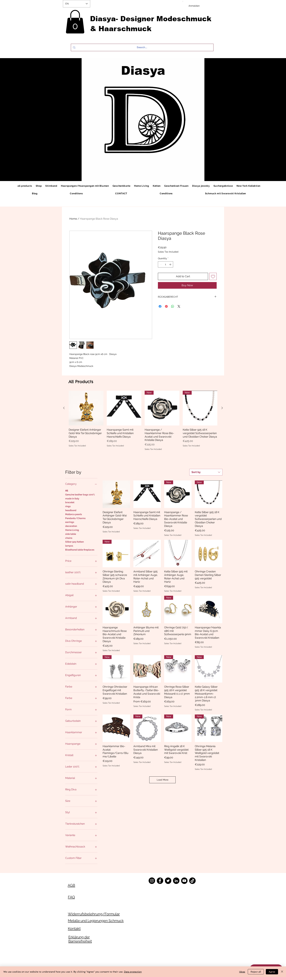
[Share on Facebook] (160, 306)
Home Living (72, 530)
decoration (71, 526)
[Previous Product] (64, 408)
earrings (69, 522)
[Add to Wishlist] (213, 276)
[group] (143, 421)
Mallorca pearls (73, 514)
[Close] (282, 971)
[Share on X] (179, 306)
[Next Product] (222, 408)
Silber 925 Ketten (74, 541)
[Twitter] (168, 880)
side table (70, 534)
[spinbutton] (165, 264)
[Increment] (170, 264)
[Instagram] (152, 880)
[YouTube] (184, 880)
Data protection (133, 971)
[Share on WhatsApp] (173, 306)
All (66, 490)
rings (68, 506)
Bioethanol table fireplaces (79, 549)
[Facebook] (160, 880)
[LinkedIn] (176, 880)
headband (70, 510)
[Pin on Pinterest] (166, 306)
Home (73, 218)
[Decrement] (160, 264)
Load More (162, 779)
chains (68, 538)
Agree (272, 971)
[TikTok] (192, 880)
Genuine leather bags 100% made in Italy (80, 496)
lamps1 (69, 545)
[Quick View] (86, 408)
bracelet (69, 502)
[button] (75, 21)
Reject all (256, 971)
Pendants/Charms (75, 518)
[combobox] (205, 472)
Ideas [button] (242, 971)
